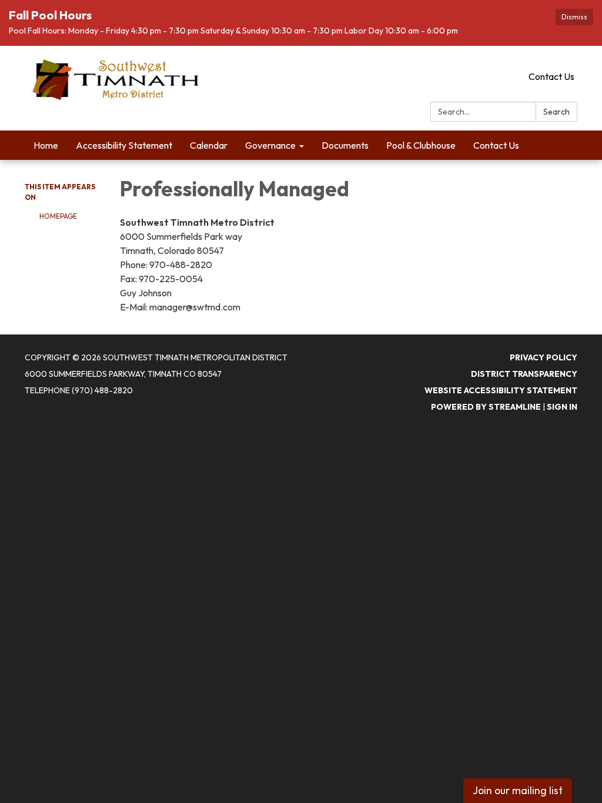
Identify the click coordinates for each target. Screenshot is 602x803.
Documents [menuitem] (345, 145)
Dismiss (574, 16)
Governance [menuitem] (270, 145)
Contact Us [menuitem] (496, 145)
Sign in (562, 407)
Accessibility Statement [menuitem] (124, 145)
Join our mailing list (518, 790)
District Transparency (524, 374)
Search (556, 111)
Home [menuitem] (46, 145)
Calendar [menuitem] (209, 145)
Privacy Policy (543, 357)
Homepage (58, 216)
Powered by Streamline (486, 407)
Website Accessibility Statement (500, 390)
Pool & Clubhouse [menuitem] (421, 145)
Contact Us (551, 76)
